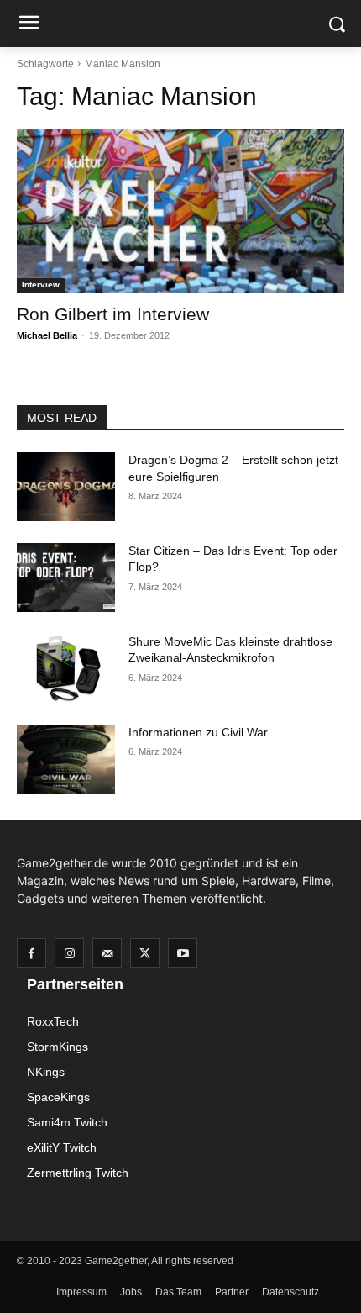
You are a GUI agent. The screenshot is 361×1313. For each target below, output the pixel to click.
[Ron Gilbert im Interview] (180, 211)
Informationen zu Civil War (198, 732)
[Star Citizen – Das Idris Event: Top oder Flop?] (66, 577)
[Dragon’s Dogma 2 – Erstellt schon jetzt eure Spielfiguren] (66, 486)
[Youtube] (182, 953)
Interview (41, 284)
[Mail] (107, 953)
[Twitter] (145, 953)
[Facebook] (31, 953)
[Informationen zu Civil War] (66, 759)
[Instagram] (69, 953)
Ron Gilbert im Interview (113, 314)
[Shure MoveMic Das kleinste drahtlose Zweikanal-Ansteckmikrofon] (66, 668)
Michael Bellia (47, 335)
